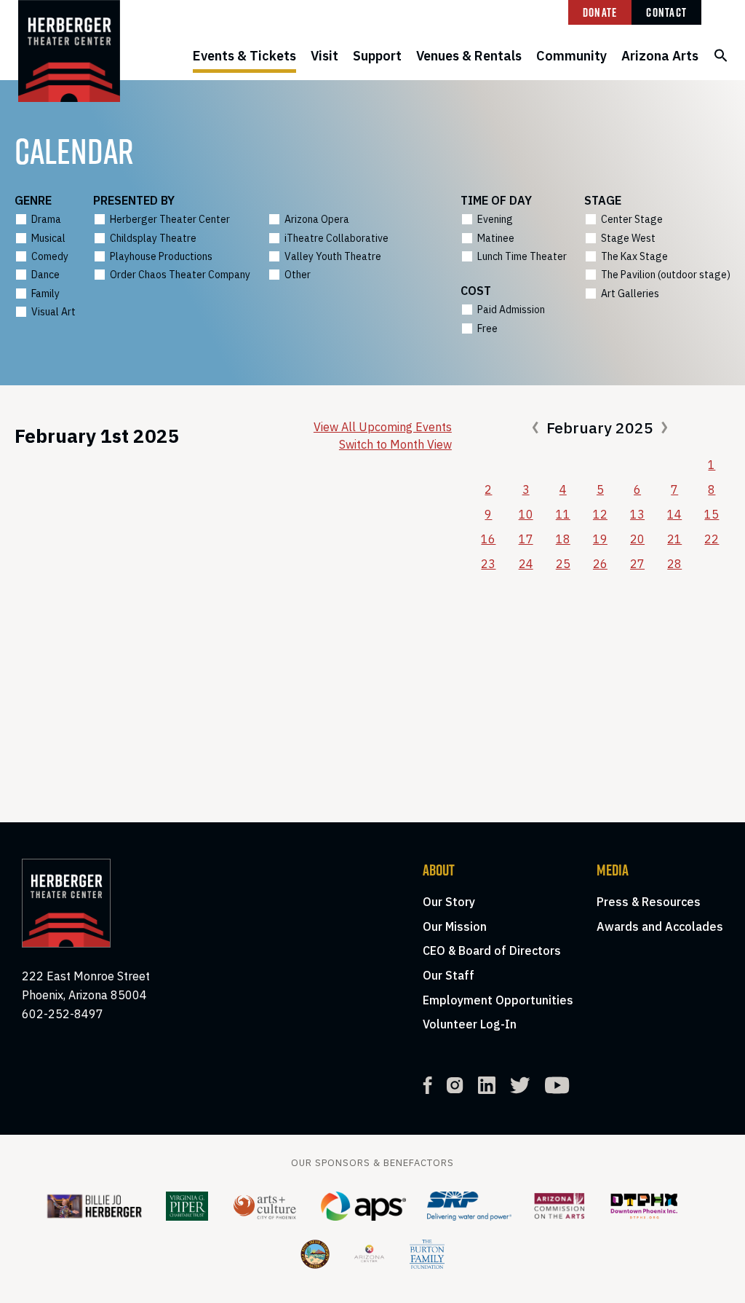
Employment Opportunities (498, 1000)
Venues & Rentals (469, 55)
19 (600, 539)
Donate (600, 12)
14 (674, 514)
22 (711, 539)
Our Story (449, 901)
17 (526, 539)
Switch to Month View (395, 444)
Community (571, 55)
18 (563, 539)
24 (526, 563)
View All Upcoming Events (383, 427)
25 (563, 563)
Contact (666, 12)
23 (488, 563)
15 (711, 514)
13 (637, 514)
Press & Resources (649, 901)
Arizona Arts (659, 55)
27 (637, 563)
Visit (324, 55)
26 (600, 563)
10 (526, 514)
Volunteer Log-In (470, 1024)
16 (488, 539)
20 (637, 539)
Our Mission (455, 926)
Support (377, 55)
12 (600, 514)
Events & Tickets (244, 55)
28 (674, 563)
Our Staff (448, 975)
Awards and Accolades (660, 926)
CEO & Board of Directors (492, 950)
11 (563, 514)
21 (674, 539)
